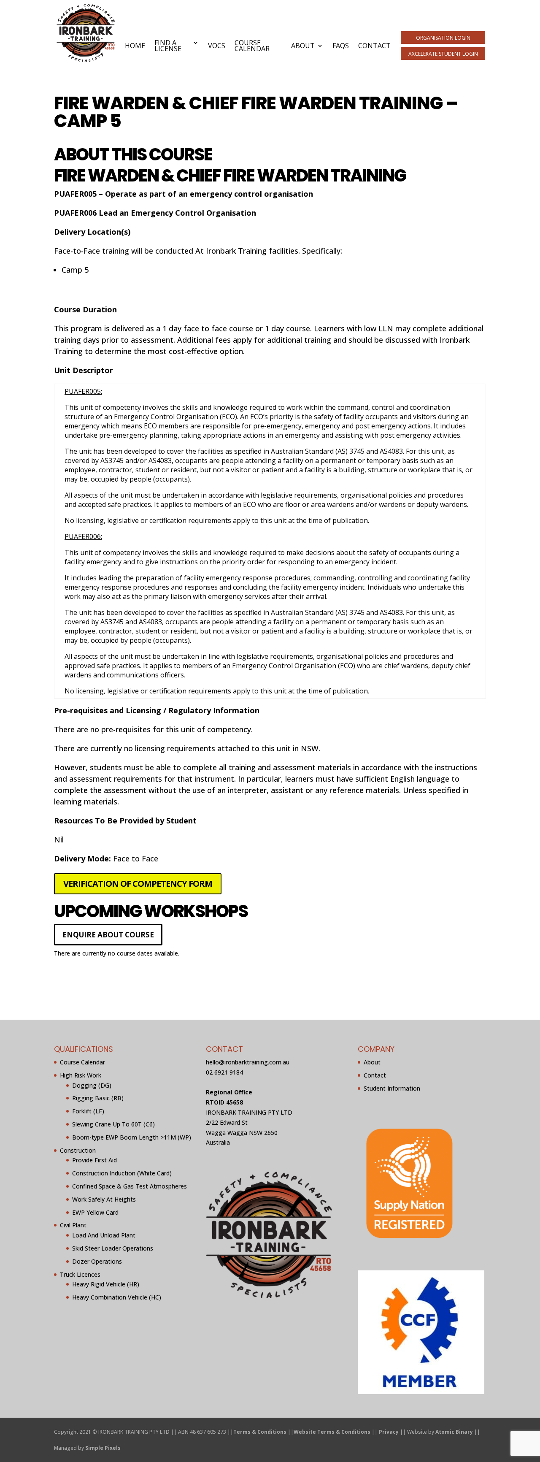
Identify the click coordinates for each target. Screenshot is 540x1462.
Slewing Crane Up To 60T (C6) (113, 1124)
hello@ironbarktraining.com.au (247, 1062)
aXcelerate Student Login (443, 53)
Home (135, 46)
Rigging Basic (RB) (98, 1098)
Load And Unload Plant (103, 1235)
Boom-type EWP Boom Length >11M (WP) (131, 1137)
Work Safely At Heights (104, 1199)
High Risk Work (80, 1075)
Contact (374, 46)
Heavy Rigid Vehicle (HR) (105, 1284)
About (303, 46)
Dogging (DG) (91, 1085)
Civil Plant (73, 1225)
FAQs (340, 46)
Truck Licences (80, 1274)
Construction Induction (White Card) (122, 1173)
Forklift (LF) (88, 1111)
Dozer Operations (97, 1261)
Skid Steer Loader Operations (112, 1248)
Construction (78, 1150)
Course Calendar (252, 45)
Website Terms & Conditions (332, 1431)
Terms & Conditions (259, 1431)
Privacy (389, 1431)
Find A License (167, 45)
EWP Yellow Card (95, 1212)
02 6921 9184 (224, 1072)
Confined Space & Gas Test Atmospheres (129, 1186)
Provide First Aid (94, 1160)
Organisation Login (443, 37)
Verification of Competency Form (137, 883)
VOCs (216, 46)
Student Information (392, 1088)
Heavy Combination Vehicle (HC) (116, 1297)
